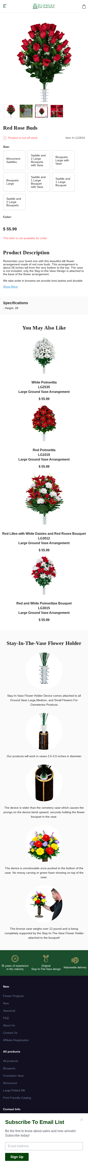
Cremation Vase (13, 1075)
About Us (9, 1025)
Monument (10, 1083)
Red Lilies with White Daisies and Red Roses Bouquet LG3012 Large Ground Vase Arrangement (44, 538)
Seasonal (9, 1010)
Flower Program (13, 996)
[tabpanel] (44, 62)
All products (10, 1061)
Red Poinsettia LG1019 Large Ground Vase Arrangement (44, 454)
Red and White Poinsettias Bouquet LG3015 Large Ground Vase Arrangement (44, 607)
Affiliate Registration (16, 1040)
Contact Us (10, 1032)
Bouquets (9, 1068)
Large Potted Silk (14, 1090)
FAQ (6, 1018)
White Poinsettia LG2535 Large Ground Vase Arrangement (44, 387)
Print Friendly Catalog (17, 1097)
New (6, 1003)
